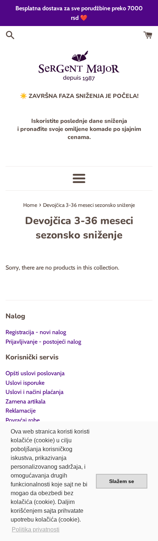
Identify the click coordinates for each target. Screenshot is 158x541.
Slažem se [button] (121, 481)
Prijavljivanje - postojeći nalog (43, 341)
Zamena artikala (26, 401)
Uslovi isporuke (25, 382)
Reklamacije (21, 410)
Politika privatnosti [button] (36, 529)
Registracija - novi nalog (36, 332)
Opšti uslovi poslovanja (35, 373)
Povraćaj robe (23, 420)
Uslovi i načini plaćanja (35, 391)
